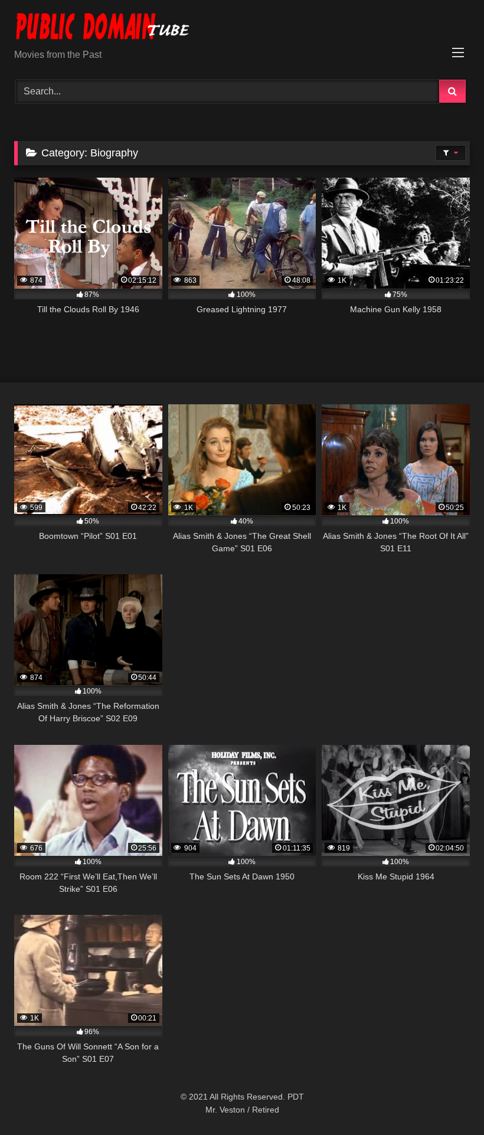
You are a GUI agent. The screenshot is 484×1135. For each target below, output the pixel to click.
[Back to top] (447, 1099)
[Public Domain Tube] (242, 28)
